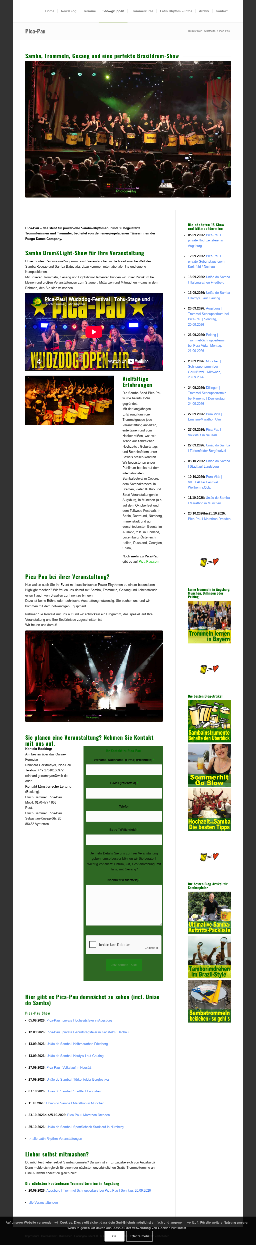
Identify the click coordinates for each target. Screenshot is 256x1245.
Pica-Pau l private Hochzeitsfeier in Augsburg (79, 1020)
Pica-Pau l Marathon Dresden (88, 1115)
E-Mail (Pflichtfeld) (124, 783)
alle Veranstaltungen (43, 1202)
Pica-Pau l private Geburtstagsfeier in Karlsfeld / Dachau (87, 1032)
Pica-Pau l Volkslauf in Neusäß (69, 1067)
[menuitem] (50, 11)
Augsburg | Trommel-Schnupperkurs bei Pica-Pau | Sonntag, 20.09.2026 (98, 1190)
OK (114, 1236)
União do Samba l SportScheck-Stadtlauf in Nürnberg (85, 1127)
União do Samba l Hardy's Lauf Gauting (75, 1056)
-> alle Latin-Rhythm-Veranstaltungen (55, 1139)
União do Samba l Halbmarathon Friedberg (77, 1044)
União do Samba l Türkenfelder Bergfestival (78, 1079)
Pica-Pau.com (149, 561)
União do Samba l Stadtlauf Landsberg (74, 1091)
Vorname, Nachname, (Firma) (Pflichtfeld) (124, 760)
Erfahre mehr (139, 1236)
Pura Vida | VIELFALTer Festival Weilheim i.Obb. (205, 482)
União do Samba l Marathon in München (75, 1103)
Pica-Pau (35, 31)
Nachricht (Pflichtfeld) (124, 880)
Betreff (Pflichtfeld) (124, 829)
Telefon (124, 806)
